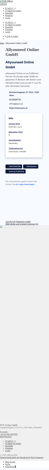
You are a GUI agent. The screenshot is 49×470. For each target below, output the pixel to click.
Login (7, 18)
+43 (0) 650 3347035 (9, 434)
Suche (7, 464)
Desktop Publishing (16, 171)
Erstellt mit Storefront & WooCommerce (26, 457)
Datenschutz (5, 457)
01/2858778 (15, 99)
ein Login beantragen (25, 184)
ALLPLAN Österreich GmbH (18, 222)
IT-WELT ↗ (10, 8)
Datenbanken (32, 166)
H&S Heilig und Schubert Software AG (21, 224)
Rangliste (9, 13)
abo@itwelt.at (5, 437)
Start (2, 43)
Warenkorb (10, 467)
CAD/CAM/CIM (15, 166)
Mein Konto (10, 462)
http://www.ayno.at (18, 108)
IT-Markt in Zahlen (13, 11)
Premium (9, 15)
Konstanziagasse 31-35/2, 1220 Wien (24, 94)
